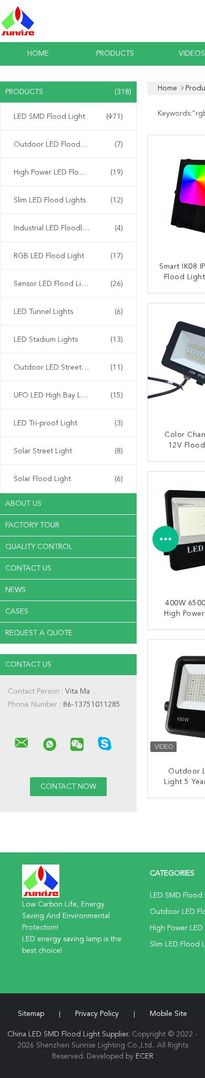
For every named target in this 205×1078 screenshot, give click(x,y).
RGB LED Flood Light (68, 256)
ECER (144, 1056)
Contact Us (28, 568)
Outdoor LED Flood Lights (68, 144)
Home (38, 53)
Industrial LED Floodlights (68, 228)
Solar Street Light (68, 451)
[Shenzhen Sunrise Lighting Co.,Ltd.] (21, 743)
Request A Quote (39, 633)
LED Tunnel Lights (68, 312)
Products (115, 53)
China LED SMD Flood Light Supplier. (69, 1034)
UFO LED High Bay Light (68, 395)
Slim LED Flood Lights (68, 200)
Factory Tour (32, 525)
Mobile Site (168, 1014)
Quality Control (39, 547)
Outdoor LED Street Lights (68, 367)
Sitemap (31, 1014)
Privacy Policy (97, 1014)
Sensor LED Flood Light (68, 284)
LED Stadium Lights (68, 339)
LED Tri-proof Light (68, 423)
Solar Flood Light (68, 479)
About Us (23, 503)
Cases (16, 611)
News (15, 590)
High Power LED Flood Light (68, 172)
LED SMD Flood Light (68, 116)
